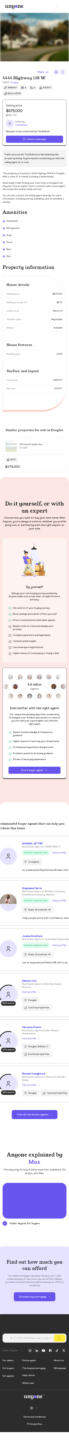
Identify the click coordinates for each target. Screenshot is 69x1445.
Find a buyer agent (32, 770)
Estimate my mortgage (32, 1296)
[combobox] (9, 1338)
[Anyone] (14, 6)
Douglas (14, 82)
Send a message (36, 139)
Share (40, 72)
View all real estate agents (32, 1114)
